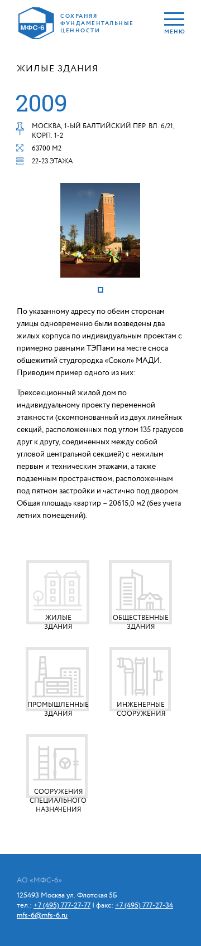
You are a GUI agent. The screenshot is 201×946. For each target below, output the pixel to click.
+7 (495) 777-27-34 (144, 905)
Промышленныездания (58, 709)
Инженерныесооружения (141, 709)
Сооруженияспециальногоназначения (58, 800)
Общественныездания (141, 622)
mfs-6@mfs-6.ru (42, 915)
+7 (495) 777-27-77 (62, 905)
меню (174, 31)
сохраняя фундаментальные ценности (95, 23)
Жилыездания (58, 622)
